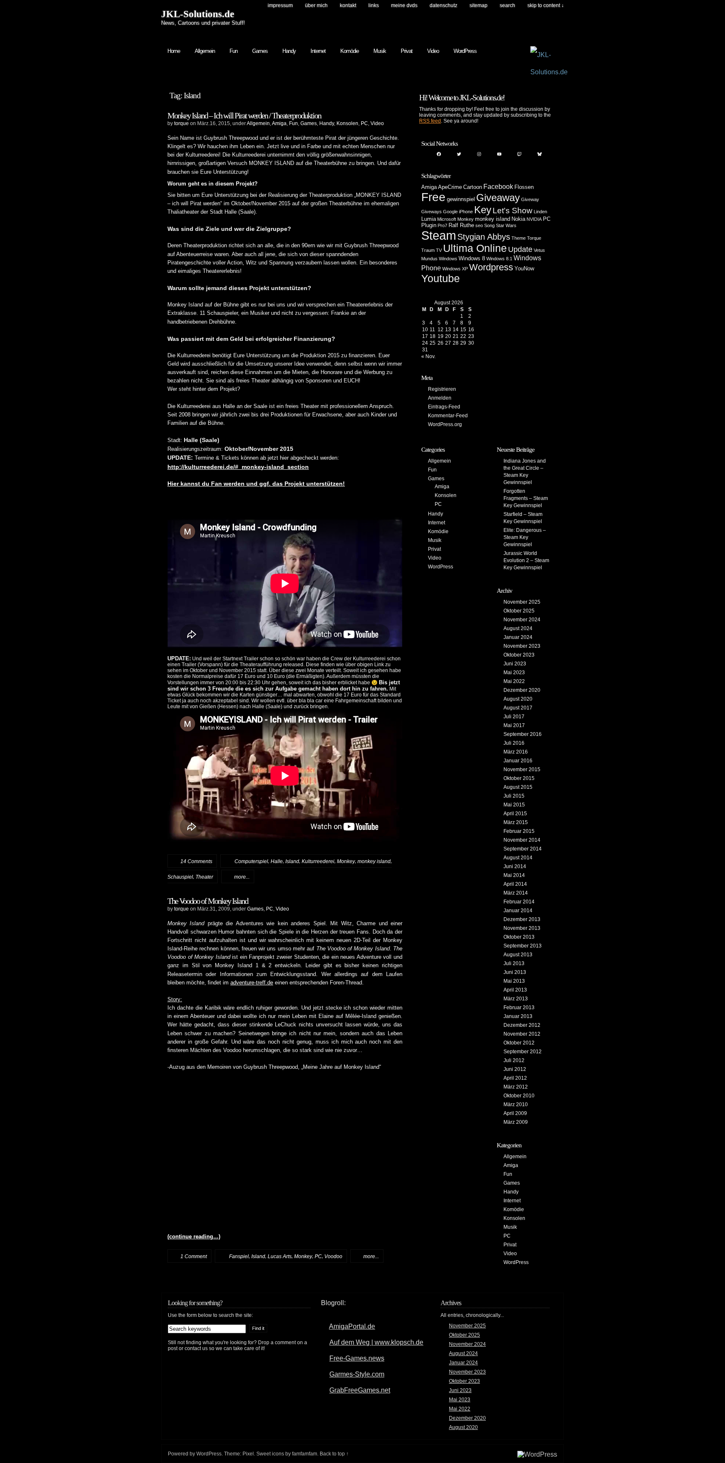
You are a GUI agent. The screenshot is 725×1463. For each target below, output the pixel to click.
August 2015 (517, 787)
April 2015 (515, 814)
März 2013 (515, 999)
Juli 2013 (513, 963)
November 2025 (521, 602)
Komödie (349, 51)
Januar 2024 (517, 637)
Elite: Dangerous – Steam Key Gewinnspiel (524, 537)
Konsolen (347, 123)
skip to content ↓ (545, 5)
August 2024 (517, 628)
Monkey (346, 861)
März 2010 (515, 1104)
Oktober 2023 (519, 655)
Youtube (440, 278)
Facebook (498, 186)
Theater (204, 877)
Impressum (280, 5)
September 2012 (522, 1052)
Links (373, 5)
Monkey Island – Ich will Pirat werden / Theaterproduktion (244, 115)
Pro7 (442, 225)
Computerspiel (251, 861)
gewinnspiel (461, 199)
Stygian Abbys (483, 236)
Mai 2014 (514, 875)
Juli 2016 (513, 743)
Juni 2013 (514, 972)
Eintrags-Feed (444, 407)
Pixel (248, 1454)
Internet (318, 51)
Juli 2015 (513, 796)
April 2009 (515, 1113)
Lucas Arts (280, 1256)
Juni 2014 (514, 866)
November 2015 (521, 769)
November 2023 (521, 646)
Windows (448, 258)
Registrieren (442, 389)
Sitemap (478, 5)
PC (364, 123)
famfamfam (304, 1454)
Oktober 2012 (519, 1043)
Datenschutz (443, 5)
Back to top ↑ (334, 1454)
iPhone (466, 211)
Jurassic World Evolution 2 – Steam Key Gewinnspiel (526, 560)
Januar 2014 (517, 910)
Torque (534, 238)
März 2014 (515, 893)
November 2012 (521, 1034)
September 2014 (522, 849)
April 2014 (515, 884)
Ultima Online (475, 248)
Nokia (518, 219)
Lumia (428, 219)
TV (439, 250)
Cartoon (472, 187)
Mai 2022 (514, 681)
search (507, 5)
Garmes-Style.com (356, 1374)
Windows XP (455, 268)
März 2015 (515, 822)
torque (181, 123)
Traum (428, 250)
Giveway (530, 199)
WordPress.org (445, 424)
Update (520, 249)
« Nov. (428, 356)
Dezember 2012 (521, 1025)
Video (433, 51)
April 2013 (515, 990)
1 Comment (193, 1256)
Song (489, 225)
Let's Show (512, 210)
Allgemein (205, 51)
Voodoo (333, 1256)
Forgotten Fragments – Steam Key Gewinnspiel (525, 498)
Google (450, 211)
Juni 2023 (514, 664)
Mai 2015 (514, 805)
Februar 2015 (519, 831)
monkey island (374, 861)
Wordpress (491, 267)
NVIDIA (534, 219)
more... (242, 877)
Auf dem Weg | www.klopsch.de (376, 1342)
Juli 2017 (513, 717)
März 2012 (515, 1087)
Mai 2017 (514, 725)
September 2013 (522, 946)
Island (292, 861)
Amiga (279, 123)
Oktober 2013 (519, 937)
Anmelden (439, 398)
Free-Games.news (356, 1358)
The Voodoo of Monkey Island (207, 901)
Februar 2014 (519, 902)
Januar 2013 (517, 1016)
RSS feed (430, 121)
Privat (406, 51)
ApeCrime (450, 187)
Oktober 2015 (519, 778)
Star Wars (506, 225)
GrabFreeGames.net (359, 1390)
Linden (540, 211)
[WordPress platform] (537, 1454)
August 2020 (517, 699)
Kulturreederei (318, 861)
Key (482, 209)
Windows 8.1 (499, 258)
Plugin (428, 225)
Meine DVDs (404, 5)
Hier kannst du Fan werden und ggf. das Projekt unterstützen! (256, 483)
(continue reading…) (193, 1237)
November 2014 (521, 840)
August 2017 (517, 708)
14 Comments (196, 861)
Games (260, 51)
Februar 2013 (519, 1007)
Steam (438, 235)
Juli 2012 (513, 1060)
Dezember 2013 (521, 919)
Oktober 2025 (519, 611)
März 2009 (515, 1122)
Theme (518, 238)
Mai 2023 (514, 672)
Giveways (431, 211)
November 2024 (521, 620)
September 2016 (522, 734)
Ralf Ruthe (461, 225)
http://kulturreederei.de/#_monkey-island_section (238, 466)
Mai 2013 (514, 981)
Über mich (316, 5)
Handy (289, 51)
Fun (233, 51)
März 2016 (515, 752)
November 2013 (521, 928)
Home (173, 51)
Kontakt (348, 5)
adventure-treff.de (251, 983)
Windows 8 (472, 258)
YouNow (524, 268)
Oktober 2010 (519, 1096)
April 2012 (515, 1078)
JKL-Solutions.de (197, 14)
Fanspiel (239, 1256)
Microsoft (446, 219)
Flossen (524, 187)
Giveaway (498, 197)
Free (433, 197)
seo (479, 225)
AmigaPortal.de (352, 1326)
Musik (379, 51)
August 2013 (517, 955)
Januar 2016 (517, 761)
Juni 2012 (514, 1069)
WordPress (465, 51)
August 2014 (517, 858)
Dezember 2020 (521, 690)
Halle (277, 861)
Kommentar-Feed (448, 416)
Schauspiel (180, 877)
